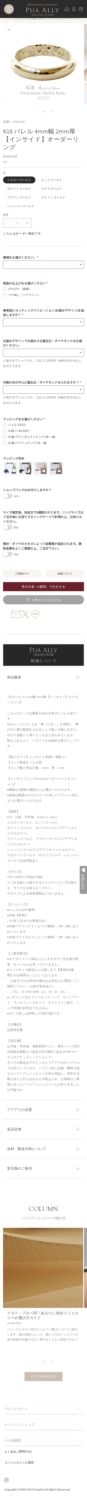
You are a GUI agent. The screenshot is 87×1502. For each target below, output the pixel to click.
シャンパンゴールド (20, 206)
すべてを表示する (43, 1376)
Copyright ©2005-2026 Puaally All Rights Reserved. (37, 1489)
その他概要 (12, 1440)
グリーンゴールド (53, 197)
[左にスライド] (34, 111)
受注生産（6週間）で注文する (43, 587)
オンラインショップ (19, 1425)
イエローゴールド (19, 180)
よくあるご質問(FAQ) (18, 1451)
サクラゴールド (52, 188)
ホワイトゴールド (19, 188)
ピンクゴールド (52, 180)
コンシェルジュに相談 (19, 1462)
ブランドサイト (16, 1409)
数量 (5, 215)
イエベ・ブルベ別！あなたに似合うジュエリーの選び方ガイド (43, 1315)
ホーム (8, 18)
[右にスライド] (52, 111)
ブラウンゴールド (19, 197)
